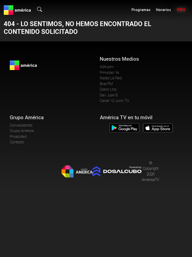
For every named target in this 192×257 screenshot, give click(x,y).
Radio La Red (111, 78)
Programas (141, 10)
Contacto (17, 142)
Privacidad (18, 136)
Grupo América (22, 130)
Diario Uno (108, 89)
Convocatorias (21, 125)
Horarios (163, 10)
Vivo (181, 10)
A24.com (107, 67)
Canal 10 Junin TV (114, 100)
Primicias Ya (109, 72)
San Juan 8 (109, 95)
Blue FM (106, 84)
